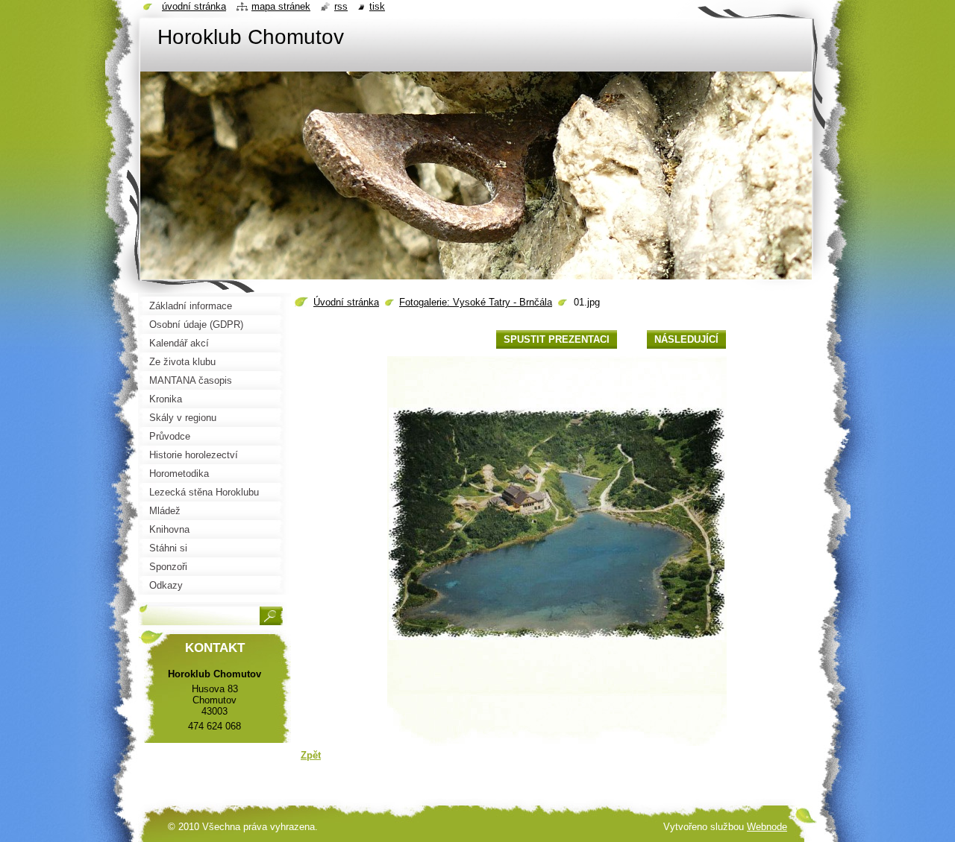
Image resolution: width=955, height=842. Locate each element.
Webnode (767, 826)
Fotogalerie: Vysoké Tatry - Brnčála (475, 302)
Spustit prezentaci (557, 339)
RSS (341, 6)
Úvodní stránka (346, 302)
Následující (686, 339)
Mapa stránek (280, 6)
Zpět (311, 755)
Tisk (377, 6)
